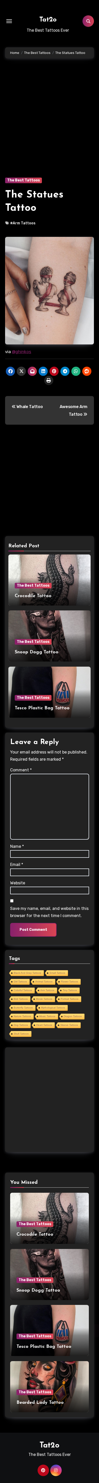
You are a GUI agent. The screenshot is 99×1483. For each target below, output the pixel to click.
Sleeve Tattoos (69, 1025)
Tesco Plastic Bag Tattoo (42, 708)
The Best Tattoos (23, 180)
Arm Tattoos (47, 990)
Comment (21, 770)
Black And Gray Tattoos (27, 972)
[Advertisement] (49, 125)
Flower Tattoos (69, 981)
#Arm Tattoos (23, 223)
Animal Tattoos (44, 981)
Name (17, 846)
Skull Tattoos (21, 1033)
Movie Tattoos (44, 999)
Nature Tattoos (22, 1016)
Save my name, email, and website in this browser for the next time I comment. (49, 912)
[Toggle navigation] (9, 21)
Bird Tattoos (21, 999)
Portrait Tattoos (69, 999)
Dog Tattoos (21, 1025)
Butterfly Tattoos (23, 1007)
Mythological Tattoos (53, 1007)
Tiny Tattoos (70, 990)
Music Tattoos (47, 1016)
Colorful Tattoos (23, 990)
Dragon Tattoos (73, 1016)
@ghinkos (21, 351)
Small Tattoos (57, 972)
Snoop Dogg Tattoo (36, 652)
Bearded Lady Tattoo (40, 1402)
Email (16, 864)
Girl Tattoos (20, 981)
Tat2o (48, 19)
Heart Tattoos (44, 1025)
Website (17, 882)
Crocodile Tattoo (33, 596)
